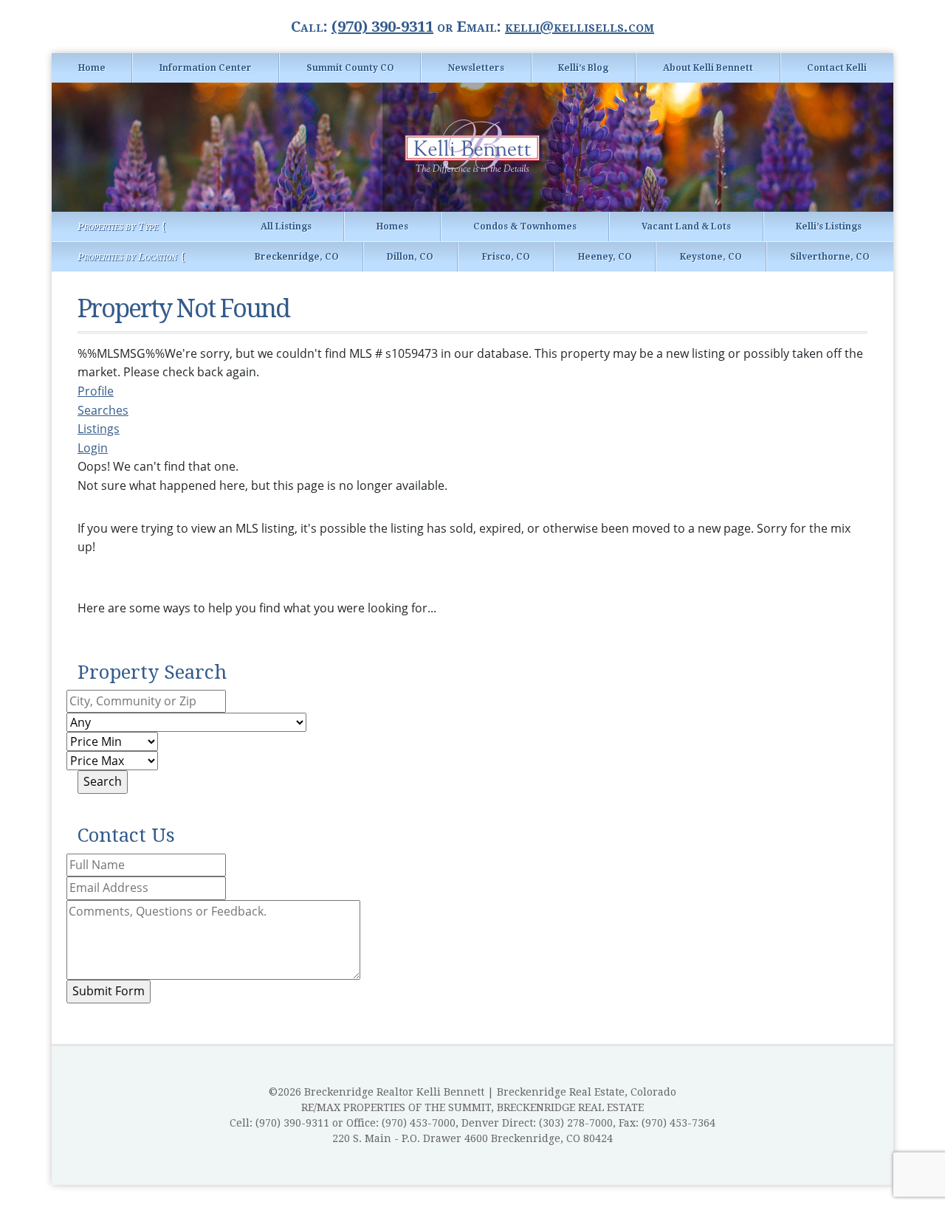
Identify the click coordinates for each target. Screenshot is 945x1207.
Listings (99, 429)
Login (93, 448)
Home (92, 68)
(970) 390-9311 (382, 26)
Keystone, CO (711, 257)
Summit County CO (350, 68)
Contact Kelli (837, 68)
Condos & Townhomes (525, 226)
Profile (96, 391)
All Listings (286, 226)
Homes (392, 226)
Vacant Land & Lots (686, 226)
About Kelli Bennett (708, 68)
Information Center (205, 68)
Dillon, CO (410, 257)
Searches (103, 410)
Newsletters (476, 68)
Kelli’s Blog (583, 68)
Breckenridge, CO (297, 257)
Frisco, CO (506, 257)
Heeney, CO (605, 257)
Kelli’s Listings (829, 226)
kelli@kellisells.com (579, 26)
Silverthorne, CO (830, 257)
